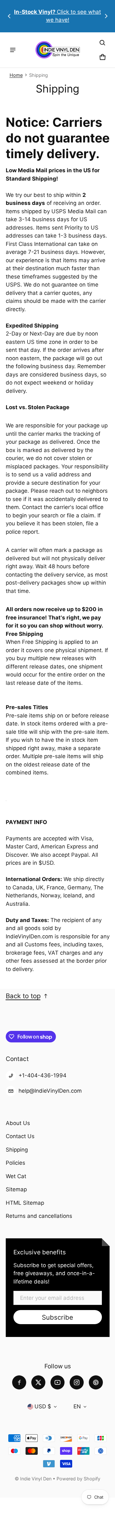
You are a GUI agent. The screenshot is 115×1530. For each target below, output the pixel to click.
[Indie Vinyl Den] (57, 50)
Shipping (17, 1149)
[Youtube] (57, 1382)
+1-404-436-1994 (42, 1075)
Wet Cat (16, 1176)
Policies (15, 1163)
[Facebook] (19, 1382)
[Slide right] (106, 16)
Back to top (23, 996)
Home (16, 75)
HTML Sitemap (25, 1203)
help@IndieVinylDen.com (50, 1091)
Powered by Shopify (78, 1478)
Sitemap (16, 1189)
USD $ (42, 1406)
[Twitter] (38, 1382)
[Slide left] (9, 16)
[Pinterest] (96, 1382)
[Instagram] (77, 1382)
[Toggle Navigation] (13, 50)
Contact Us (20, 1136)
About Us (18, 1123)
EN (77, 1406)
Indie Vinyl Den (36, 1478)
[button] (103, 43)
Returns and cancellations (39, 1216)
